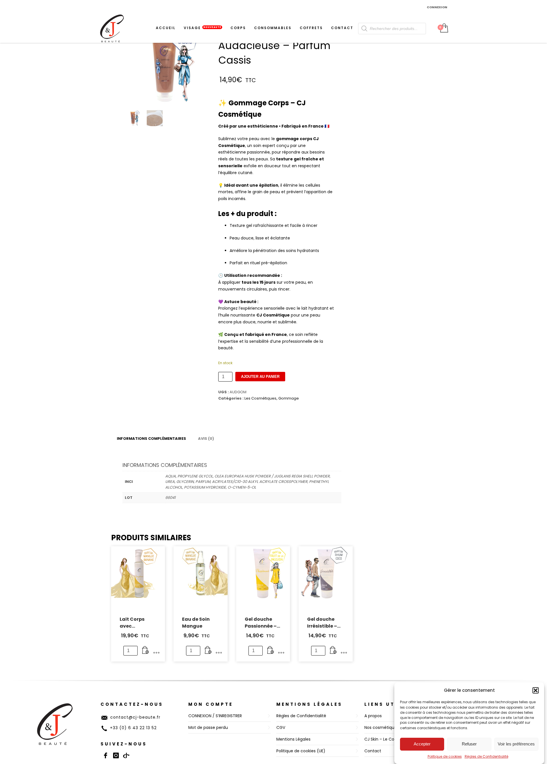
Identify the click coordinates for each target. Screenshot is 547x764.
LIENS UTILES (386, 704)
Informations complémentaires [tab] (151, 438)
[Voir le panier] (443, 28)
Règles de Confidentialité (486, 756)
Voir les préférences (516, 743)
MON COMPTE (210, 704)
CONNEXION (437, 7)
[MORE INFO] (156, 653)
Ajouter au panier (260, 376)
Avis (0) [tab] (206, 438)
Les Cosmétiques (260, 398)
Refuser (469, 743)
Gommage (288, 398)
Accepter (422, 743)
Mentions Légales (309, 704)
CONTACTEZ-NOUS (132, 704)
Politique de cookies (445, 756)
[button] (535, 690)
